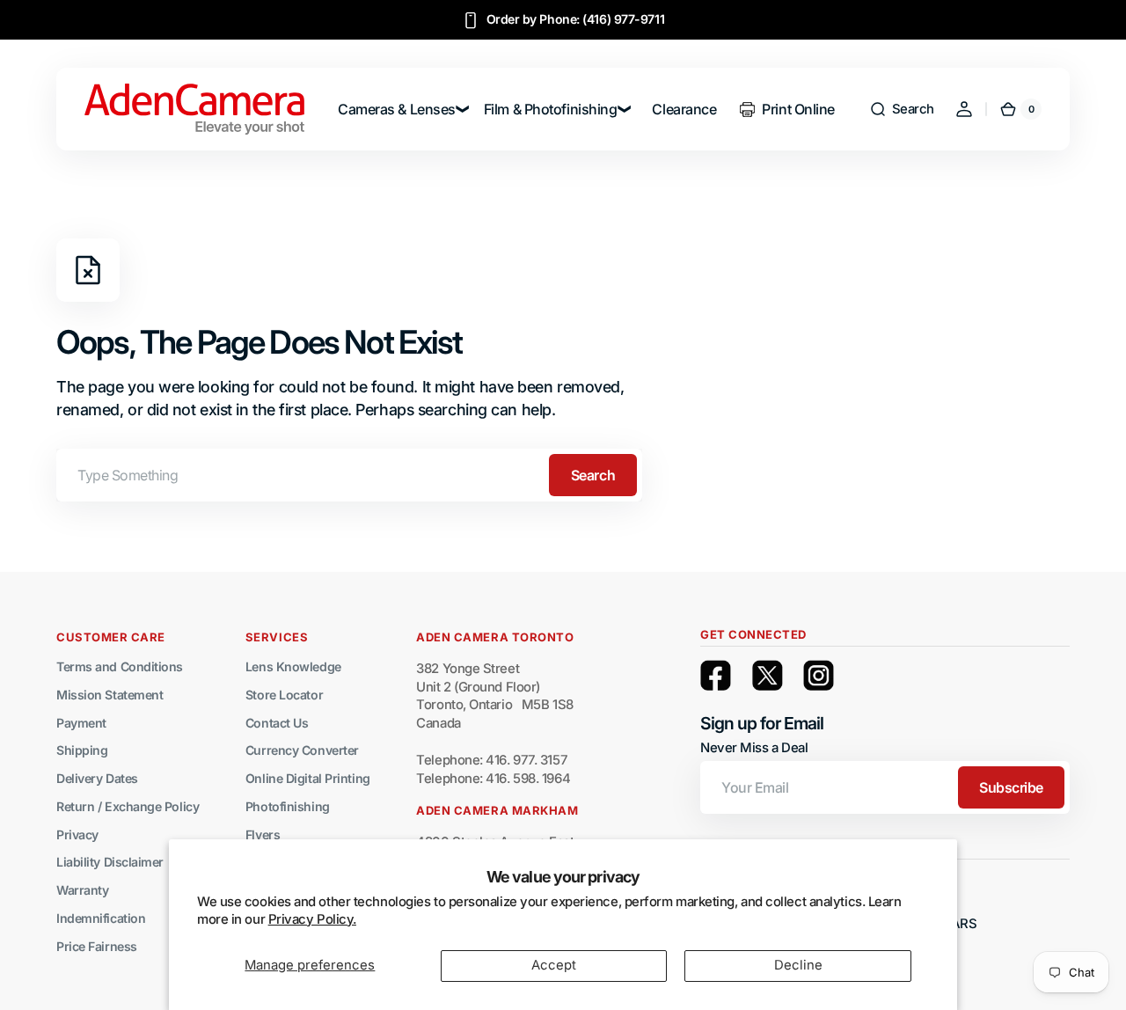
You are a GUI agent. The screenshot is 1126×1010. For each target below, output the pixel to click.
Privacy (77, 834)
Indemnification (100, 918)
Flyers (262, 834)
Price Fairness (96, 946)
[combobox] (349, 475)
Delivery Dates (97, 778)
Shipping (81, 750)
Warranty (82, 889)
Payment (81, 722)
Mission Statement (109, 694)
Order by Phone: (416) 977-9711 (575, 18)
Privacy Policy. (312, 919)
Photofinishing (287, 806)
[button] (901, 109)
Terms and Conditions (119, 666)
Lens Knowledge (293, 666)
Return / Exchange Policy (127, 806)
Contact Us (277, 722)
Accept (553, 965)
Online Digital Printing (307, 778)
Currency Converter (302, 750)
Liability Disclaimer (110, 861)
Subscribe (1011, 787)
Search (593, 475)
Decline (798, 965)
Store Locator (284, 694)
